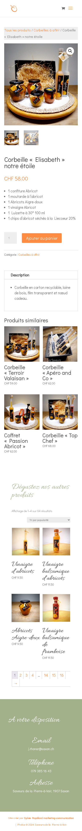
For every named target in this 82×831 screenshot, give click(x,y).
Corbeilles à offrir (47, 30)
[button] (70, 51)
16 (61, 675)
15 (54, 675)
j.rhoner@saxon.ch (41, 749)
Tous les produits (17, 30)
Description (20, 274)
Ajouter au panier (41, 238)
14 (46, 675)
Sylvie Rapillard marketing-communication (49, 818)
